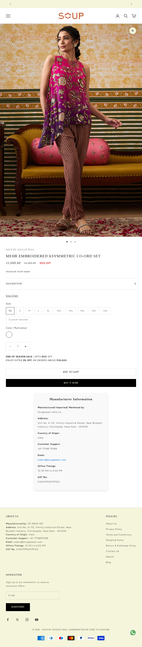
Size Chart (12, 295)
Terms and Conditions (119, 534)
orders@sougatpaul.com (52, 460)
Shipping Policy (115, 540)
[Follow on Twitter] (17, 619)
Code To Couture (99, 630)
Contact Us (112, 551)
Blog (108, 562)
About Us (111, 523)
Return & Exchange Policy (121, 545)
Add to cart (71, 372)
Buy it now (71, 383)
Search (110, 556)
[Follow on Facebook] (8, 619)
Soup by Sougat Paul (20, 249)
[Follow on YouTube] (36, 619)
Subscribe (18, 607)
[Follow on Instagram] (27, 619)
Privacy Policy (114, 529)
